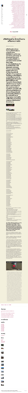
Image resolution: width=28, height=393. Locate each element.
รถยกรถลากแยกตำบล (10, 274)
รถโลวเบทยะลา (11, 291)
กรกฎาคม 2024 (2, 327)
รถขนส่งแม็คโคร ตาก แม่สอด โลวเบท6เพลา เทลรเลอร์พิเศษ (18, 9)
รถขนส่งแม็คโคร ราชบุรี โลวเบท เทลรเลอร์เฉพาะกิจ (19, 13)
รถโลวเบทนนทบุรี (8, 287)
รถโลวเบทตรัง (18, 285)
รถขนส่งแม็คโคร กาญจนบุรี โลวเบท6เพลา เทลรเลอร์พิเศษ (19, 7)
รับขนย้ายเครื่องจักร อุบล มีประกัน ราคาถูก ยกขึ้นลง (14, 24)
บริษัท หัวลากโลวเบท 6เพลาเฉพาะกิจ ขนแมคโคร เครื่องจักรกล (18, 3)
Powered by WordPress (18, 391)
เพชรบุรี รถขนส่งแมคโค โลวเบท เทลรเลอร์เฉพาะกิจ (19, 26)
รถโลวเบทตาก (9, 286)
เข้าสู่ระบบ (2, 339)
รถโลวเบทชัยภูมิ (11, 285)
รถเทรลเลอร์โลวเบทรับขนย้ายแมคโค (15, 279)
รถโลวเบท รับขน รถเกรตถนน (13, 282)
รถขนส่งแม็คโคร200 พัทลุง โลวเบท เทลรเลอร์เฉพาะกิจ (19, 15)
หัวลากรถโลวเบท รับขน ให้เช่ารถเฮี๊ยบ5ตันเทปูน (14, 300)
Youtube (5, 304)
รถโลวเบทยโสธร (15, 291)
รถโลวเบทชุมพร (15, 285)
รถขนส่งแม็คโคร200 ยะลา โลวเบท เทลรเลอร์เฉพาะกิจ (19, 17)
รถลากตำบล (15, 275)
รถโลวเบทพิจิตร (14, 289)
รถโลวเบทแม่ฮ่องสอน (15, 298)
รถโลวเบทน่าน (15, 287)
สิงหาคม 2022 (2, 328)
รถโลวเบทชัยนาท (8, 285)
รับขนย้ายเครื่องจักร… (22, 24)
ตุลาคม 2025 (2, 324)
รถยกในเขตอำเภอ (12, 275)
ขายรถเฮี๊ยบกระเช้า (8, 271)
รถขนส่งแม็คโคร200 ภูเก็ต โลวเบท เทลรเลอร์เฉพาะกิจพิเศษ (18, 16)
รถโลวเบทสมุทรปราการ (9, 294)
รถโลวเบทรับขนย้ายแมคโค (15, 292)
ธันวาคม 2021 (2, 329)
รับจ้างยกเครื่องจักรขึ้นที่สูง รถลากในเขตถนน (12, 299)
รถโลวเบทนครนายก (13, 286)
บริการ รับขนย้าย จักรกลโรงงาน (17, 271)
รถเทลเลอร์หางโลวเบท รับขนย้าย (14, 280)
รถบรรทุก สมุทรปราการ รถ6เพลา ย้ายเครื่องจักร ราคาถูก (7, 314)
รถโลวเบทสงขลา (16, 293)
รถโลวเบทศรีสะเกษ (9, 293)
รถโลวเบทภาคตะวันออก (11, 290)
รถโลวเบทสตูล (20, 293)
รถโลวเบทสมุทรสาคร (18, 294)
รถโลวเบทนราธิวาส (12, 287)
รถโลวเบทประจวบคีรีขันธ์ (16, 288)
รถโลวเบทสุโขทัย (16, 295)
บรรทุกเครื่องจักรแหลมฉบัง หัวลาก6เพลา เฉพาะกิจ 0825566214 (18, 2)
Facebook (2, 304)
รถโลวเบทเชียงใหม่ (12, 297)
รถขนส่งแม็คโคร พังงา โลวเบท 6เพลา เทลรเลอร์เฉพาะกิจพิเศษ (18, 11)
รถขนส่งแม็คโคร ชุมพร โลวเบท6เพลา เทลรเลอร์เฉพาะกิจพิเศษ (18, 8)
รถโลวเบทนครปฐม (17, 286)
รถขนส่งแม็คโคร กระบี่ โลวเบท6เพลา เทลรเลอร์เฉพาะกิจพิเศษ (18, 6)
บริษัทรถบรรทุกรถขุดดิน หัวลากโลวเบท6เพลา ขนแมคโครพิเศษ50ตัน (18, 4)
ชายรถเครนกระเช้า (12, 271)
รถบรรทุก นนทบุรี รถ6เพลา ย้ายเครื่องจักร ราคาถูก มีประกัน (7, 315)
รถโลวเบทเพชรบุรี (15, 297)
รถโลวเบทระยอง (11, 292)
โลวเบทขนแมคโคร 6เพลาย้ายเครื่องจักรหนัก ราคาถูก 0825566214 (9, 391)
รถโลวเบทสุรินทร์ (12, 295)
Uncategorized (2, 335)
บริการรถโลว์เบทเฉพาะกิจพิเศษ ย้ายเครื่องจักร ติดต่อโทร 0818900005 (10, 390)
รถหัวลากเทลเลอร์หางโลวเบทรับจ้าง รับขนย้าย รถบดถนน (14, 277)
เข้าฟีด (2, 340)
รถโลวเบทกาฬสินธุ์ (15, 284)
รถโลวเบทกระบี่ (17, 283)
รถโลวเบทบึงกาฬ (18, 287)
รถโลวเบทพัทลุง (10, 289)
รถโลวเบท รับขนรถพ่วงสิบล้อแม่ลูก (12, 283)
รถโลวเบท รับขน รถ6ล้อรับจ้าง (17, 281)
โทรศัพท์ (10, 304)
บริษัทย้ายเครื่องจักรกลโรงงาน (14, 272)
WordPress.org (3, 342)
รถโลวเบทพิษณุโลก (17, 289)
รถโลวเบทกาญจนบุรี (11, 284)
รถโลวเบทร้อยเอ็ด (18, 291)
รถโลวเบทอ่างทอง (13, 296)
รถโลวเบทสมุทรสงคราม (14, 294)
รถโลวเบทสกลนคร (13, 293)
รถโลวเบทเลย (8, 298)
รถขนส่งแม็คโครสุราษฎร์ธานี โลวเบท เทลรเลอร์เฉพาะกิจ (19, 20)
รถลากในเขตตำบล (10, 276)
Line (7, 304)
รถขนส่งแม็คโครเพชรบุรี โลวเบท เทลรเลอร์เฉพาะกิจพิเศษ (19, 21)
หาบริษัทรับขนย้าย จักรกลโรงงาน (18, 300)
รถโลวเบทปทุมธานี (11, 288)
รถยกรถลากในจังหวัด (14, 274)
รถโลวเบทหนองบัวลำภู (9, 296)
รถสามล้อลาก (14, 276)
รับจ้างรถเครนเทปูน (18, 299)
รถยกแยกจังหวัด (17, 274)
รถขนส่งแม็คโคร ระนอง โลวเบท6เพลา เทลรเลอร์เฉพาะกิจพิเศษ (18, 12)
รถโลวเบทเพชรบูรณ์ (19, 297)
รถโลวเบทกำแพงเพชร (19, 284)
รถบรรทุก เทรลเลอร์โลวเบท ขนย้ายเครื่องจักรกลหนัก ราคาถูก (18, 22)
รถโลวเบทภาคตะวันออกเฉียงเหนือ (17, 290)
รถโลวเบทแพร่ (11, 298)
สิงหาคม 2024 (2, 326)
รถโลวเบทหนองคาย (20, 295)
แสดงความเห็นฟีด (3, 341)
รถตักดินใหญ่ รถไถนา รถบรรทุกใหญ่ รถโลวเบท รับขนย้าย (14, 273)
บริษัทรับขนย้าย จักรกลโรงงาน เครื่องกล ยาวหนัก (14, 40)
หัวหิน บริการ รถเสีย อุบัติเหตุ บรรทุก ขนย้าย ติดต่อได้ (19, 25)
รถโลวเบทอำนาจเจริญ (17, 296)
